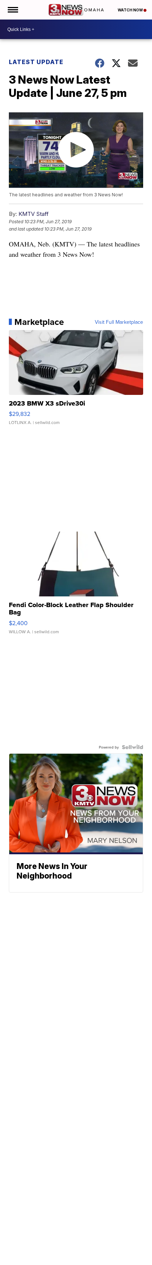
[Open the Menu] (12, 10)
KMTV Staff (33, 213)
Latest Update (36, 62)
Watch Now (131, 10)
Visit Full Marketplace (119, 322)
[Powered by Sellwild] (132, 747)
